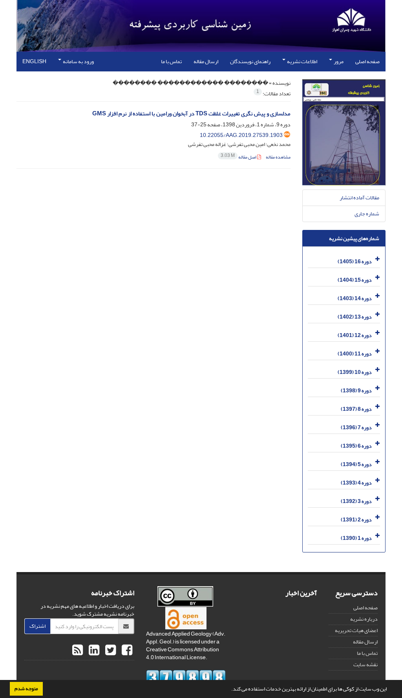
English (34, 61)
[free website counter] (186, 678)
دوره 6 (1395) (356, 446)
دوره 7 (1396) (356, 427)
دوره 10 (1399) (355, 372)
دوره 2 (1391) (356, 519)
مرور (338, 61)
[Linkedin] (93, 650)
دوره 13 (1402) (355, 317)
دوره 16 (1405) (355, 261)
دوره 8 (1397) (356, 409)
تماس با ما (171, 61)
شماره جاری (366, 213)
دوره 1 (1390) (356, 538)
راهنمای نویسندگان (250, 61)
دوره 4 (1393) (356, 482)
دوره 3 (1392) (356, 501)
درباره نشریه (364, 619)
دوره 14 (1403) (355, 298)
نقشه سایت (365, 664)
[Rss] (77, 650)
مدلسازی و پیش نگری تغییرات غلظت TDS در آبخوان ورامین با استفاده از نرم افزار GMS (191, 113)
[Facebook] (126, 650)
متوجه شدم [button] (26, 688)
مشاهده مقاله (278, 157)
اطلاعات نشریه (301, 61)
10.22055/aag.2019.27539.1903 (241, 135)
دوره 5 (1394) (356, 464)
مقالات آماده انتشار (359, 197)
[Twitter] (109, 650)
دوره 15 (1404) (355, 280)
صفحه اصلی (367, 61)
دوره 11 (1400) (355, 353)
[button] (229, 690)
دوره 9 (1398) (356, 390)
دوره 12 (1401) (355, 335)
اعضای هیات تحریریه (356, 630)
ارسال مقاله (206, 61)
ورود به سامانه (78, 61)
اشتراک (37, 626)
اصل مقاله (239, 157)
